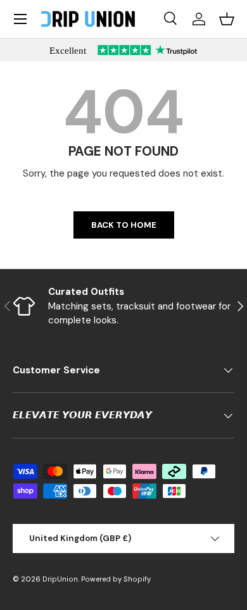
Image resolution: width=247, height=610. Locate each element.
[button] (227, 19)
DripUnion (60, 579)
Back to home (123, 225)
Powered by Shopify (116, 579)
